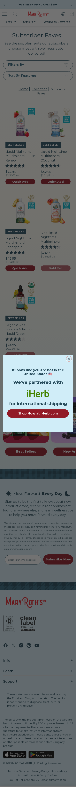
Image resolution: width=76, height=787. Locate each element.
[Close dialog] (69, 358)
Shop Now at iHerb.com (38, 413)
